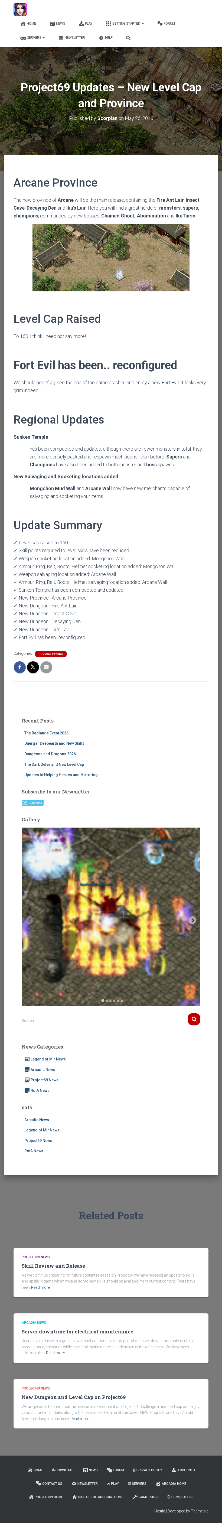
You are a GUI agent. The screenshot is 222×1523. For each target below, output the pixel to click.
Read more (40, 1287)
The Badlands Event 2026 (46, 733)
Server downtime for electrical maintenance (77, 1331)
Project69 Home (49, 1497)
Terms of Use (182, 1497)
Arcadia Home (174, 1484)
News (60, 23)
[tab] (102, 1000)
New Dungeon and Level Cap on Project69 (74, 1397)
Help (109, 38)
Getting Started (126, 23)
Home (31, 23)
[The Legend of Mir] (20, 9)
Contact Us (52, 1484)
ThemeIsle (199, 1511)
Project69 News (51, 653)
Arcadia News (43, 1070)
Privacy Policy (149, 1470)
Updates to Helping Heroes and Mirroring (61, 775)
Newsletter (75, 38)
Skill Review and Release (53, 1265)
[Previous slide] (29, 920)
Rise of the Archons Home (100, 1497)
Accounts (186, 1470)
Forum (169, 23)
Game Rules (149, 1497)
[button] (142, 23)
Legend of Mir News (48, 1059)
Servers (34, 38)
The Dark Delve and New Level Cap (54, 764)
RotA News (40, 1090)
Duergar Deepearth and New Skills (54, 743)
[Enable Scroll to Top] (211, 1512)
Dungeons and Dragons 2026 (50, 754)
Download (65, 1470)
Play (88, 23)
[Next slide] (192, 920)
